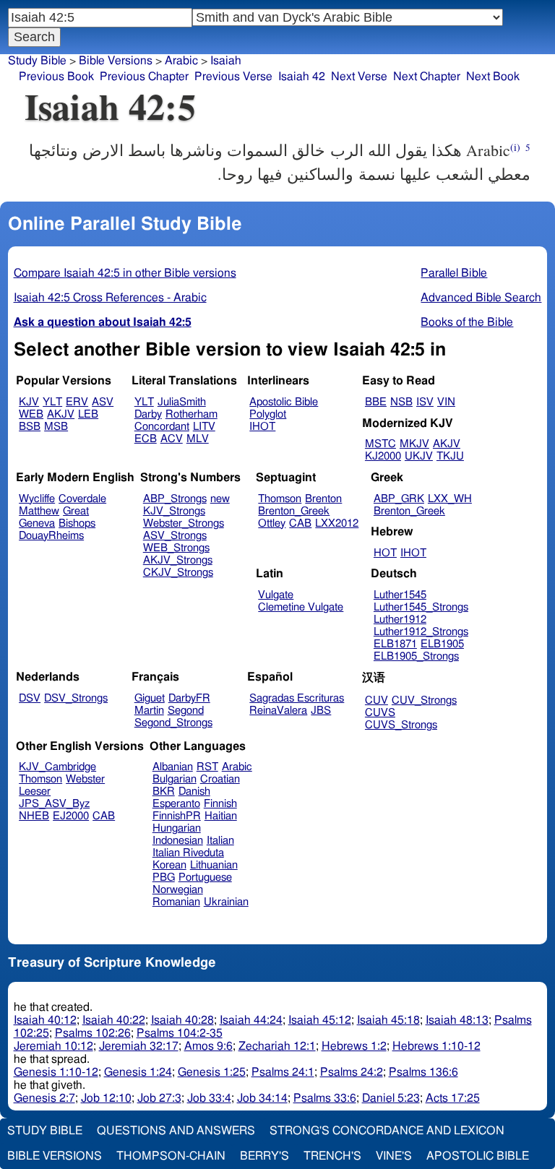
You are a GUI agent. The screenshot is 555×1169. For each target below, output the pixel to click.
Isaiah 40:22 (113, 1020)
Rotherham (191, 414)
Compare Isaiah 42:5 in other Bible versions (125, 273)
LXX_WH (450, 498)
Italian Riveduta (188, 852)
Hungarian (176, 828)
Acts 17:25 (453, 1098)
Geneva (37, 523)
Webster (85, 779)
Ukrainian (226, 902)
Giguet (149, 698)
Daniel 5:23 (391, 1098)
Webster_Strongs (183, 523)
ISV (425, 402)
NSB (401, 402)
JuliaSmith (182, 402)
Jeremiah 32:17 (138, 1046)
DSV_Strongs (76, 698)
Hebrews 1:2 (354, 1046)
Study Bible (37, 60)
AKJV (60, 414)
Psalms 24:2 (351, 1072)
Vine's (394, 1156)
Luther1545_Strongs (421, 607)
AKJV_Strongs (177, 560)
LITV (204, 426)
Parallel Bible (454, 273)
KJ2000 (383, 456)
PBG (163, 877)
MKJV (414, 444)
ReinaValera (278, 710)
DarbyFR (189, 698)
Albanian (172, 767)
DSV (29, 698)
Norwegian (177, 889)
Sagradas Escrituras (296, 698)
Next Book (493, 76)
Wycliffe (37, 498)
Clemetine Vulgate (300, 607)
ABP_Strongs (175, 498)
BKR (163, 791)
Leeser (35, 791)
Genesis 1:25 (212, 1072)
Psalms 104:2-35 (180, 1033)
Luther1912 (400, 619)
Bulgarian (174, 779)
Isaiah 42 (301, 76)
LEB (88, 414)
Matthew (39, 511)
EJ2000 (71, 816)
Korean (169, 865)
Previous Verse (233, 76)
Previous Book (56, 76)
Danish (194, 791)
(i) (515, 147)
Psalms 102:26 (93, 1033)
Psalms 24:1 (282, 1072)
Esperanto (176, 803)
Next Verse (359, 76)
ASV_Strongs (175, 535)
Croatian (220, 779)
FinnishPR (176, 816)
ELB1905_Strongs (416, 656)
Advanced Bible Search (481, 297)
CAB (300, 523)
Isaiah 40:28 (182, 1020)
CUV (376, 700)
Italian (220, 840)
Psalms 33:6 (324, 1098)
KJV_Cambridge (57, 767)
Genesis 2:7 (44, 1098)
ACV (171, 438)
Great (76, 511)
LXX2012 (336, 523)
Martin (149, 710)
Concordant (161, 426)
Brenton (323, 498)
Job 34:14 (262, 1098)
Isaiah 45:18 (388, 1020)
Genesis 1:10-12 (56, 1072)
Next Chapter (426, 76)
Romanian (176, 902)
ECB (145, 438)
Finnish (220, 803)
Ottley (271, 523)
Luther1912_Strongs (421, 631)
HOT (385, 553)
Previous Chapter (144, 76)
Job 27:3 (159, 1098)
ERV (77, 402)
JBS (321, 710)
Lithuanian (214, 865)
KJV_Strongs (174, 511)
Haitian (221, 816)
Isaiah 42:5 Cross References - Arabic (110, 297)
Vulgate (275, 595)
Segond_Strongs (173, 722)
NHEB (34, 816)
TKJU (450, 456)
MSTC (380, 444)
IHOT (262, 426)
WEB (31, 414)
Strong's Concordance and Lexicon (387, 1130)
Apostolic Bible (477, 1156)
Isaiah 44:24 (251, 1020)
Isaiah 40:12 (45, 1020)
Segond (186, 710)
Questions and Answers (176, 1130)
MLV (197, 438)
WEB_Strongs (176, 548)
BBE (376, 402)
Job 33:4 (209, 1098)
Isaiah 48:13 (457, 1020)
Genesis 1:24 (138, 1072)
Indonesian (177, 840)
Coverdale (82, 498)
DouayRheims (51, 535)
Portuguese (205, 877)
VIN (446, 402)
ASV (102, 402)
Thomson (279, 498)
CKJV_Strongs (178, 572)
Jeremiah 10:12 (53, 1046)
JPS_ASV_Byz (54, 803)
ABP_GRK (399, 498)
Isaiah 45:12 (319, 1020)
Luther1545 (400, 595)
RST (207, 767)
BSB (29, 426)
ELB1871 (395, 644)
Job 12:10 (106, 1098)
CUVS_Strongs (401, 725)
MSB (56, 426)
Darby (148, 414)
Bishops (77, 523)
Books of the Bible (467, 322)
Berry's (264, 1156)
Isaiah (225, 60)
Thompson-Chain (170, 1156)
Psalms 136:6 (423, 1072)
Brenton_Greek (294, 511)
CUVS (380, 712)
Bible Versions (115, 60)
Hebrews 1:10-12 (436, 1046)
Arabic (181, 60)
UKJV (419, 456)
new (220, 498)
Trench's (332, 1156)
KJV (29, 402)
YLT (52, 402)
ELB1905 (442, 644)
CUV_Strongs (424, 700)
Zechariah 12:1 (277, 1046)
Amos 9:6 (208, 1046)
